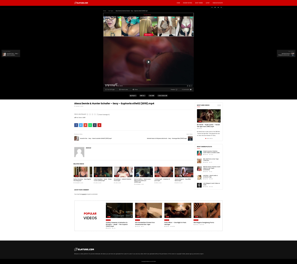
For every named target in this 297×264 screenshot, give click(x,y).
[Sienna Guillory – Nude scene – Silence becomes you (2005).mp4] (143, 172)
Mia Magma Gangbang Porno (204, 222)
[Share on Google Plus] (85, 125)
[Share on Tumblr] (95, 125)
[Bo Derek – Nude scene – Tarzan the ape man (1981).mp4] (209, 115)
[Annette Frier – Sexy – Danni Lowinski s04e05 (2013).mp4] (76, 138)
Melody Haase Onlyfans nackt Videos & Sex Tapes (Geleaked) (211, 168)
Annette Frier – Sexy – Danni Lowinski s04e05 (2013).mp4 (96, 138)
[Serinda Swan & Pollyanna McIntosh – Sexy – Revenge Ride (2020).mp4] (190, 138)
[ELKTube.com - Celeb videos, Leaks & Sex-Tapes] (81, 3)
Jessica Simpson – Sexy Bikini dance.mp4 (183, 179)
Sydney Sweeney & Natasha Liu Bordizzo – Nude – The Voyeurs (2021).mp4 (117, 224)
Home (178, 3)
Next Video (190, 134)
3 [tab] (208, 138)
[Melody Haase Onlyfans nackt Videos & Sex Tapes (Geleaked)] (199, 168)
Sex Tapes (110, 11)
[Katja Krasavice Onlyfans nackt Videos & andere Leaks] (199, 153)
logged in (84, 194)
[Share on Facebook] (76, 125)
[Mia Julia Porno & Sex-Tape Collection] (199, 161)
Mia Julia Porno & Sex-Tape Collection (211, 159)
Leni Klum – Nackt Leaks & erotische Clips (210, 176)
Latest (208, 3)
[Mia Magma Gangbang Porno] (207, 210)
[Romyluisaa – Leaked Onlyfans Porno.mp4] (123, 172)
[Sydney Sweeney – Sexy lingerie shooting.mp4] (82, 172)
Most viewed (199, 3)
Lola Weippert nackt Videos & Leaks (211, 184)
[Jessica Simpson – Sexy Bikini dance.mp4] (184, 172)
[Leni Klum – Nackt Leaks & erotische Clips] (199, 177)
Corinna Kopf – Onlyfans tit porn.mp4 (162, 179)
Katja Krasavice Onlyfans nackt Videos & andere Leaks (211, 151)
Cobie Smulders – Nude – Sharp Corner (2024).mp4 (103, 179)
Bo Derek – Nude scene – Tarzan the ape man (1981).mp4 (208, 125)
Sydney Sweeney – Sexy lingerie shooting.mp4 (82, 179)
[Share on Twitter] (81, 125)
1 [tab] (205, 138)
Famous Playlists (218, 3)
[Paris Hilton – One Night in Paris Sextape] (177, 210)
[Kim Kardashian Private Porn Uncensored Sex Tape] (148, 210)
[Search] (221, 7)
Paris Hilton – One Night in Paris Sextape (175, 223)
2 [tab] (207, 138)
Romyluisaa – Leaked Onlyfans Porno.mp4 (122, 179)
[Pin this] (99, 125)
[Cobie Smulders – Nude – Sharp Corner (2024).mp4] (103, 172)
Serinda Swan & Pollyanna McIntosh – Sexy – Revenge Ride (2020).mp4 (167, 138)
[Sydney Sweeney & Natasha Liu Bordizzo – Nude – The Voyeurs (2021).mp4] (119, 210)
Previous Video (78, 134)
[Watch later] (211, 7)
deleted (88, 148)
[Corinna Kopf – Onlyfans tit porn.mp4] (163, 172)
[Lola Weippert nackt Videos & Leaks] (199, 185)
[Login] (218, 7)
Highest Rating (187, 3)
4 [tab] (210, 138)
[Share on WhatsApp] (90, 125)
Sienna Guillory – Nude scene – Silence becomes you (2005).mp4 (143, 180)
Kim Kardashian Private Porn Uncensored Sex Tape (145, 223)
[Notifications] (215, 7)
